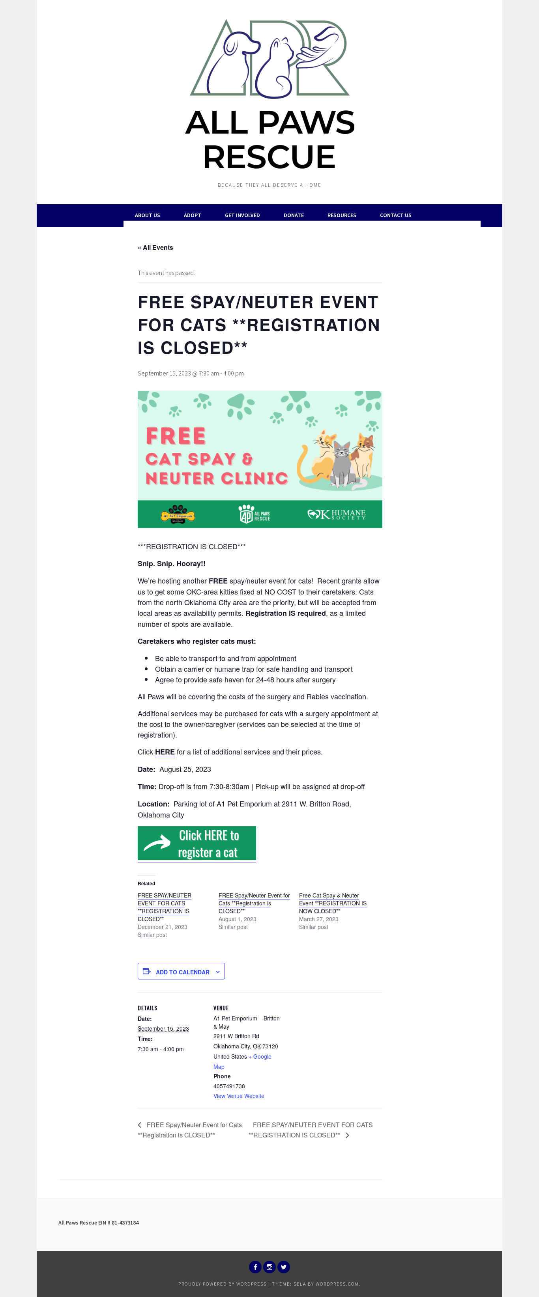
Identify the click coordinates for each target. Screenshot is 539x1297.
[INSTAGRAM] (269, 1267)
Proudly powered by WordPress (222, 1284)
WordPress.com (337, 1284)
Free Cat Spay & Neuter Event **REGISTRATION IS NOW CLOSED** (333, 903)
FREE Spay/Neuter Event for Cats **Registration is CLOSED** (254, 903)
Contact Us (396, 215)
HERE (165, 752)
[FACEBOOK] (255, 1267)
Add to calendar (183, 972)
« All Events (155, 247)
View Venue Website (238, 1096)
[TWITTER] (283, 1267)
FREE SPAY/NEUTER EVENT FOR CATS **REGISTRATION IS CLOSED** (164, 907)
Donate (294, 215)
